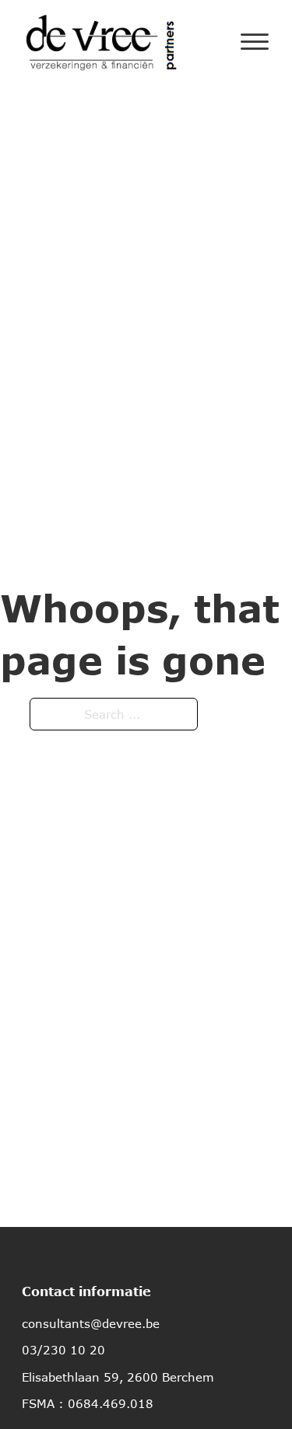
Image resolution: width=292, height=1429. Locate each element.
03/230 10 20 (63, 1350)
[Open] (255, 42)
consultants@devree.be (91, 1323)
